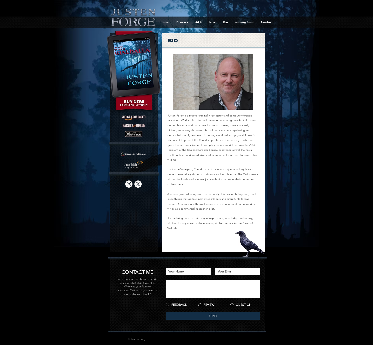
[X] (138, 184)
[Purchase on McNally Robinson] (133, 154)
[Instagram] (128, 184)
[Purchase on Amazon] (133, 118)
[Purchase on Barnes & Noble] (133, 125)
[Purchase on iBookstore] (133, 133)
